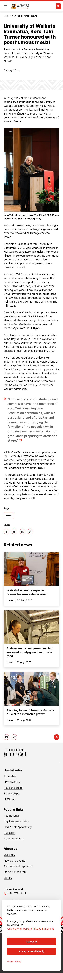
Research (9, 832)
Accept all (31, 941)
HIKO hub (9, 799)
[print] (6, 737)
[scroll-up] (56, 737)
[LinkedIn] (22, 531)
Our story (9, 854)
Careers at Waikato (15, 872)
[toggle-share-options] (14, 737)
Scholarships (11, 793)
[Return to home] (20, 6)
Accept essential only (31, 951)
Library (8, 877)
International (11, 815)
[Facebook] (6, 531)
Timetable (10, 776)
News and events (20, 16)
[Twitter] (14, 531)
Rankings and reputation (18, 866)
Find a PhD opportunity (18, 827)
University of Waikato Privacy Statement (30, 928)
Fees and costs (13, 787)
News (34, 16)
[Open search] (58, 6)
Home (6, 16)
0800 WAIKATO (16, 893)
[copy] (30, 531)
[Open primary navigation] (5, 6)
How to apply (12, 782)
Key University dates (16, 821)
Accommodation (14, 838)
